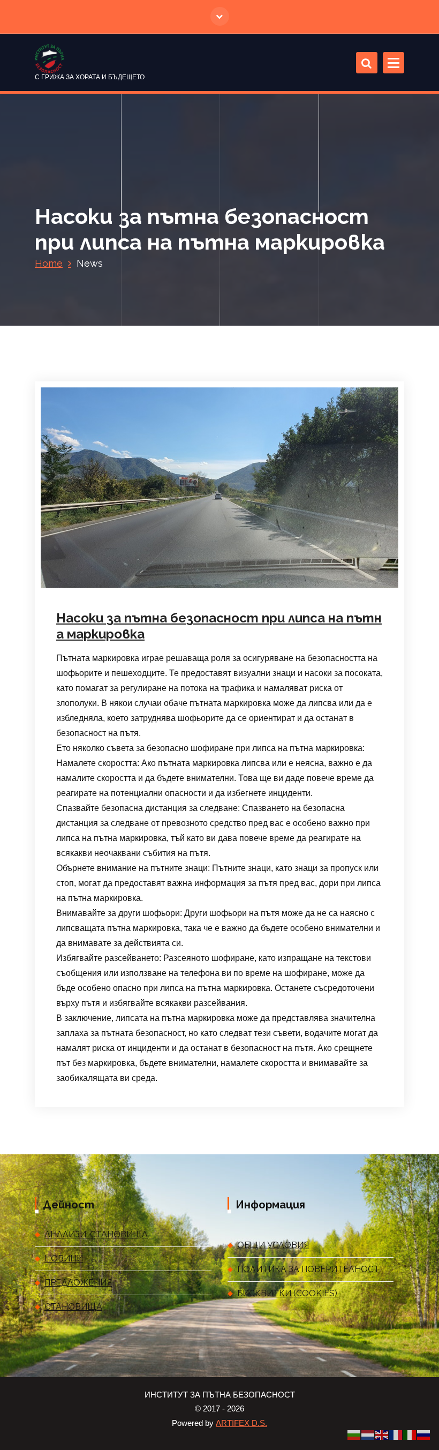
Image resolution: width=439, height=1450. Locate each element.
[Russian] (424, 1434)
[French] (396, 1434)
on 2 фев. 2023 (113, 588)
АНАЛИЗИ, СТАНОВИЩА (96, 1234)
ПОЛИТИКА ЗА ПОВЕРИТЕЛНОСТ (308, 1269)
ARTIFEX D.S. (241, 1423)
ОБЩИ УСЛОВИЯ (273, 1245)
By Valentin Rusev (189, 588)
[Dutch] (368, 1434)
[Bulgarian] (354, 1434)
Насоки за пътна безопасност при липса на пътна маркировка (219, 626)
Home (49, 263)
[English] (382, 1434)
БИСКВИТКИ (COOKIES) (287, 1293)
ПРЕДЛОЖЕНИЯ (78, 1283)
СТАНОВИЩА (73, 1307)
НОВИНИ (63, 1258)
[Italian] (410, 1434)
